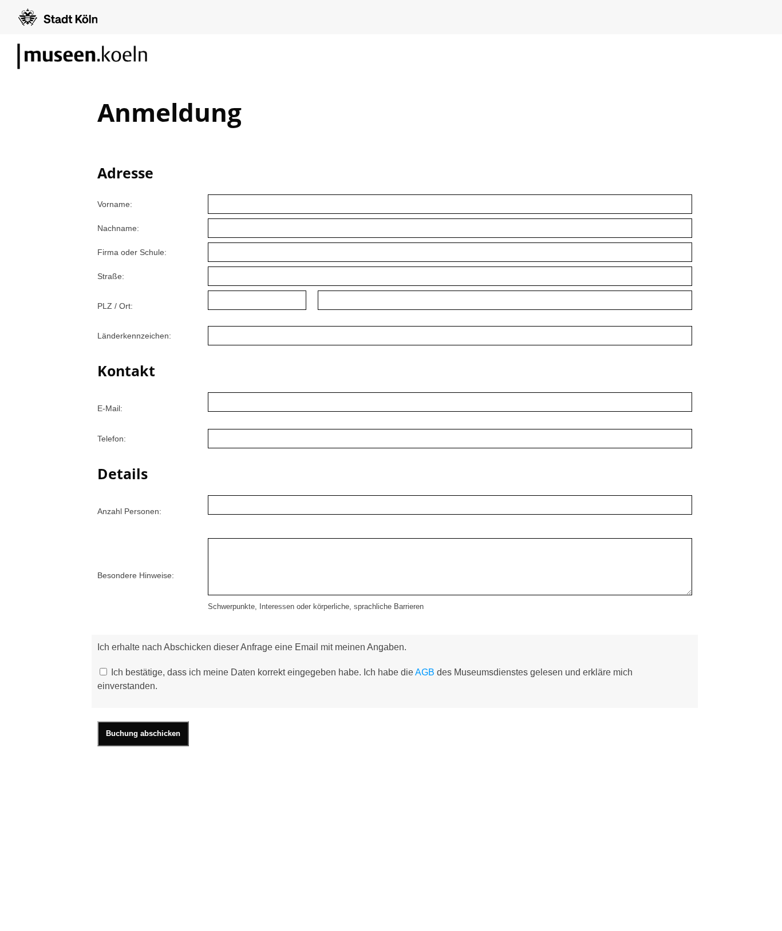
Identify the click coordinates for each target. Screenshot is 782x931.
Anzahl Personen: (129, 511)
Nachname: (118, 228)
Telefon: (111, 438)
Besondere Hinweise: (135, 575)
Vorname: (114, 204)
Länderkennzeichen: (134, 335)
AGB (425, 672)
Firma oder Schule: (132, 252)
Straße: (110, 276)
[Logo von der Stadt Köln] (57, 17)
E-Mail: (110, 408)
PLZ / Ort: (115, 306)
